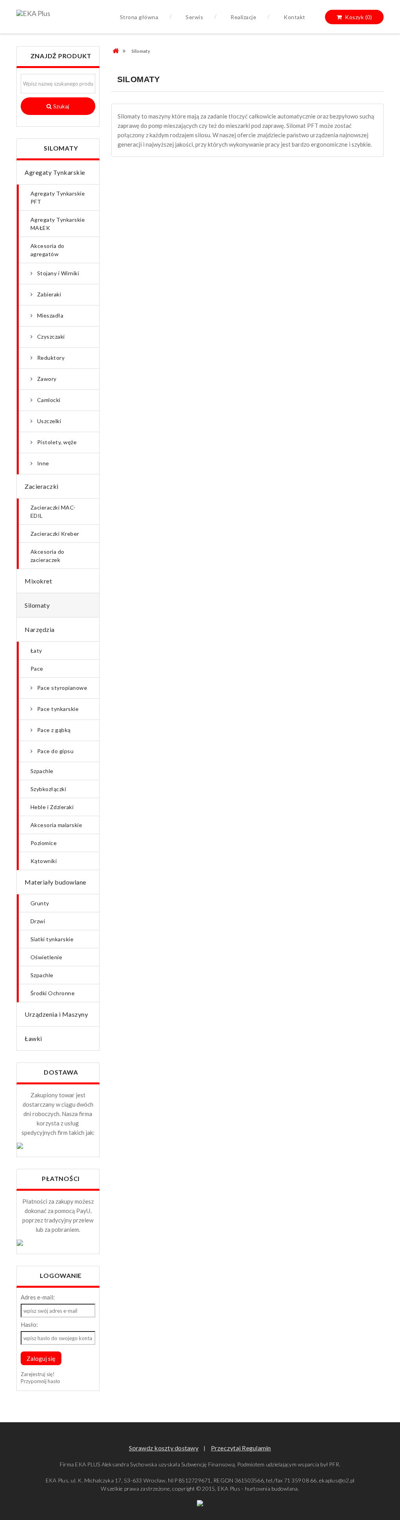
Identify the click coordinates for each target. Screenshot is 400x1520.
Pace (36, 668)
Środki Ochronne (52, 993)
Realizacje (243, 17)
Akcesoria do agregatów (47, 249)
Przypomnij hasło (40, 1381)
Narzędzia (40, 629)
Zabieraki (48, 294)
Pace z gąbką (53, 730)
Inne (42, 463)
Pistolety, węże (56, 442)
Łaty (36, 650)
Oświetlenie (46, 957)
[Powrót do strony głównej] (119, 51)
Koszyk (358, 17)
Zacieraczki (42, 486)
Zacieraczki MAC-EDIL (53, 511)
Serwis (194, 17)
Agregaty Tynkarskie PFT (57, 197)
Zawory (46, 378)
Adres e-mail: (38, 1297)
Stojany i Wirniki (57, 273)
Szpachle (42, 771)
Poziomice (43, 843)
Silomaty (37, 605)
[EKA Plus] (33, 15)
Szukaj (61, 106)
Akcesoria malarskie (56, 825)
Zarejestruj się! (38, 1374)
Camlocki (48, 400)
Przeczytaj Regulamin (241, 1448)
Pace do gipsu (55, 751)
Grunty (39, 903)
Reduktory (50, 357)
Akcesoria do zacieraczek (47, 555)
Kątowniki (43, 861)
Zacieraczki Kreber (54, 533)
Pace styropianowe (62, 687)
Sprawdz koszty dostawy (163, 1448)
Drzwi (37, 921)
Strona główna (139, 17)
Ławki (33, 1038)
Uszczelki (48, 421)
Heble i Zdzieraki (51, 807)
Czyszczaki (50, 336)
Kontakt (294, 17)
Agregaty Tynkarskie (55, 172)
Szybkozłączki (48, 789)
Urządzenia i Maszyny (56, 1014)
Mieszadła (50, 315)
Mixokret (38, 581)
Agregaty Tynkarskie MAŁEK (57, 223)
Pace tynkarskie (57, 708)
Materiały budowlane (55, 882)
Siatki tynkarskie (51, 939)
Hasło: (29, 1324)
